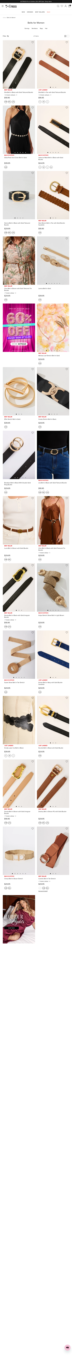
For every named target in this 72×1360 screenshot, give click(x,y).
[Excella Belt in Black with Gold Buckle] (53, 720)
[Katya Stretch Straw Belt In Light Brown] (53, 587)
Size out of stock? (43, 891)
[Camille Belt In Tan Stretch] (53, 851)
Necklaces (35, 28)
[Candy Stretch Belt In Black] (53, 391)
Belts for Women (11, 17)
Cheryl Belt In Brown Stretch (13, 879)
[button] (6, 36)
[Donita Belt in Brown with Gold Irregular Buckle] (19, 783)
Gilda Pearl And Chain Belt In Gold (15, 158)
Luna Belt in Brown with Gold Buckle (16, 548)
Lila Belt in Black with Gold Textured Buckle (52, 483)
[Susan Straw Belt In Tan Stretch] (19, 654)
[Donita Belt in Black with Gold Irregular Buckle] (19, 587)
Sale (48, 12)
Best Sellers (40, 12)
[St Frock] (11, 6)
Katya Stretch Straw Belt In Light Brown (51, 615)
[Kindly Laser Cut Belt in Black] (19, 720)
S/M (6, 102)
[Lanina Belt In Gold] (53, 260)
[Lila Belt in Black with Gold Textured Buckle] (53, 455)
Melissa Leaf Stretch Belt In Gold (49, 356)
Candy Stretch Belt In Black (47, 419)
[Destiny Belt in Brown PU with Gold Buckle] (53, 783)
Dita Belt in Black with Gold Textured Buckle (18, 92)
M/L (9, 102)
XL (51, 167)
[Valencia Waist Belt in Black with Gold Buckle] (53, 129)
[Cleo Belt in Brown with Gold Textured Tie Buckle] (19, 260)
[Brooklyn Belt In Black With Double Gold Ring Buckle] (19, 455)
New (23, 12)
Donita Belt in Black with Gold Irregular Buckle (17, 616)
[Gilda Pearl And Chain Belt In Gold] (19, 129)
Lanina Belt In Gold (44, 288)
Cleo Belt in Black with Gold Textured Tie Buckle (51, 549)
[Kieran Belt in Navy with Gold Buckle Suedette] (53, 654)
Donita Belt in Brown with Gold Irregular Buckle (17, 812)
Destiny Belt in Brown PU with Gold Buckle (52, 811)
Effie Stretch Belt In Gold (12, 419)
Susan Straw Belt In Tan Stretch (14, 682)
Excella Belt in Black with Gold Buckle (50, 748)
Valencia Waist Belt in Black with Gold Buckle (50, 158)
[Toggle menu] (3, 6)
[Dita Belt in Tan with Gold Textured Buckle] (53, 64)
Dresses (30, 12)
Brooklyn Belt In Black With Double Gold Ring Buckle (17, 484)
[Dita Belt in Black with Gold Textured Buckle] (19, 64)
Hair (46, 28)
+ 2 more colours (9, 95)
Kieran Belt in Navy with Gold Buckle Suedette (50, 683)
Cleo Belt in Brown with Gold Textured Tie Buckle (18, 289)
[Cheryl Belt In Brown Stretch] (19, 851)
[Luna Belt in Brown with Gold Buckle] (19, 520)
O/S (6, 167)
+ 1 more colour (9, 293)
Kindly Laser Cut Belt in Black (14, 748)
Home (4, 17)
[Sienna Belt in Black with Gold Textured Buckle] (19, 195)
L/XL (13, 102)
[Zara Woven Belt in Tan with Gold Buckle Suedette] (53, 195)
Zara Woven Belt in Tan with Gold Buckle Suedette (51, 224)
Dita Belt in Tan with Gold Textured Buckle (52, 92)
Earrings (27, 28)
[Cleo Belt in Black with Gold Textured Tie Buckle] (53, 520)
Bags (41, 28)
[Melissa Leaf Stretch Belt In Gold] (53, 328)
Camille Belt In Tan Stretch (47, 879)
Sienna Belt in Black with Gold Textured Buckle (17, 224)
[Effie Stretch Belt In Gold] (19, 391)
